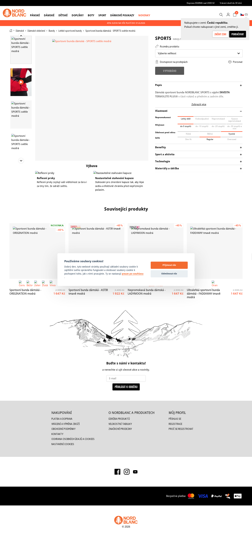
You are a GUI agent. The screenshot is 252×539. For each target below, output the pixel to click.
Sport (102, 15)
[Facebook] (117, 472)
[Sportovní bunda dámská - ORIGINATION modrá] (37, 251)
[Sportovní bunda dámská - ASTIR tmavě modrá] (96, 251)
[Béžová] (30, 284)
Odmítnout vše (169, 273)
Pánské (35, 15)
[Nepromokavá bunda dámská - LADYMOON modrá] (155, 251)
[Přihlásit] (228, 14)
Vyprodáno (169, 71)
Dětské (63, 15)
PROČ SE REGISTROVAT (181, 428)
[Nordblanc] (15, 13)
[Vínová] (53, 284)
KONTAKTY (57, 434)
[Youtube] (135, 472)
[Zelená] (37, 284)
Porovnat (237, 62)
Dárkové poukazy (122, 15)
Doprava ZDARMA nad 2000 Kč (201, 3)
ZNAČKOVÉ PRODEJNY (120, 428)
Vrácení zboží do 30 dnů (231, 3)
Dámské (49, 15)
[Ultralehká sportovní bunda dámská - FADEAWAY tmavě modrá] (215, 251)
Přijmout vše (169, 265)
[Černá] (22, 284)
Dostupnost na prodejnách (173, 62)
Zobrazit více (198, 104)
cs (246, 14)
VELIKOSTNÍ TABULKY (120, 424)
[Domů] (10, 30)
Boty (91, 15)
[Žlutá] (45, 284)
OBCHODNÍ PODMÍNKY (63, 428)
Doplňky (78, 15)
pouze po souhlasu (132, 273)
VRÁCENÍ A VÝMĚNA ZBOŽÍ (65, 424)
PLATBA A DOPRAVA (61, 418)
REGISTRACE (175, 424)
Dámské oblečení (36, 30)
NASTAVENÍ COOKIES (62, 444)
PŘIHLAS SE (175, 418)
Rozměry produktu (169, 46)
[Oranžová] (215, 284)
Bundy (52, 30)
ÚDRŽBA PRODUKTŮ (119, 418)
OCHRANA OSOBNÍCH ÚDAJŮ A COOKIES (72, 439)
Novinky (144, 15)
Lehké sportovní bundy (70, 30)
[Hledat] (221, 14)
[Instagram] (127, 472)
